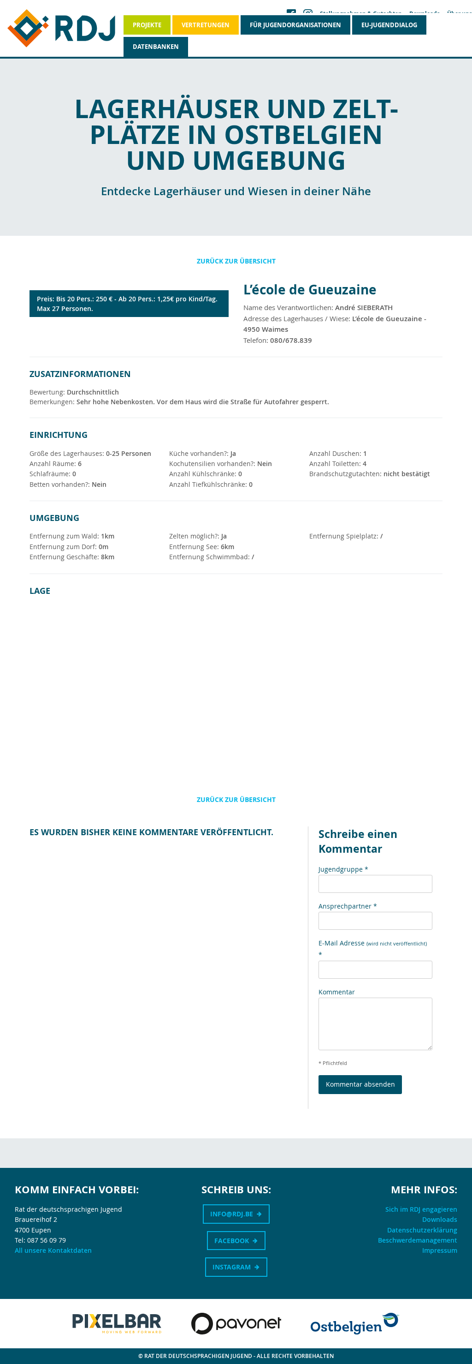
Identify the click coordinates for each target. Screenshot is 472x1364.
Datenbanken (156, 46)
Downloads (439, 1219)
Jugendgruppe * (343, 869)
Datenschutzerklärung (422, 1230)
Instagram (231, 1266)
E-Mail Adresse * (373, 949)
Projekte (147, 25)
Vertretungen (206, 25)
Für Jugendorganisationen (295, 25)
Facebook (231, 1240)
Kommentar (337, 991)
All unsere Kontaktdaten (53, 1250)
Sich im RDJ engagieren (421, 1209)
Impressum (439, 1250)
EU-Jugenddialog (389, 25)
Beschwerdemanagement (417, 1240)
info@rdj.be (231, 1213)
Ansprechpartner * (348, 906)
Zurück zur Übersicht (236, 261)
